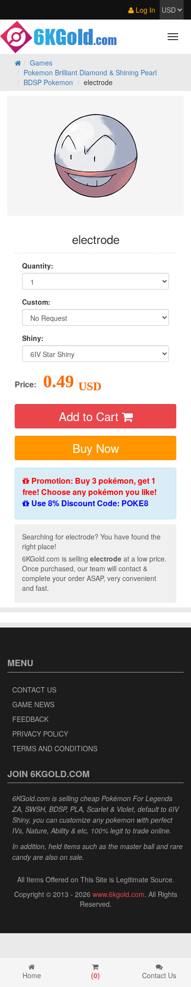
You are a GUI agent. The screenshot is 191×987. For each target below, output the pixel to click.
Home (32, 975)
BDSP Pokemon (48, 82)
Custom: (36, 302)
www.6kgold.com (118, 894)
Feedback (30, 719)
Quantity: (37, 265)
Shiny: (33, 338)
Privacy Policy (40, 734)
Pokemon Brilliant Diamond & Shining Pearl (90, 72)
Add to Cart (90, 416)
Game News (33, 704)
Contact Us (34, 690)
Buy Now (95, 447)
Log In (144, 10)
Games (41, 62)
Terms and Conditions (54, 748)
